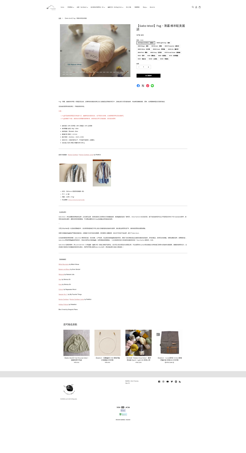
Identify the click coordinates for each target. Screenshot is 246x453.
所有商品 (70, 7)
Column (61, 289)
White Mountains (64, 264)
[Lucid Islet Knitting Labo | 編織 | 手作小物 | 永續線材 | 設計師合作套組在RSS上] (180, 382)
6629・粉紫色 (162, 55)
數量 (138, 63)
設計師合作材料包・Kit (97, 7)
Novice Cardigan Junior (86, 155)
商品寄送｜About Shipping (131, 381)
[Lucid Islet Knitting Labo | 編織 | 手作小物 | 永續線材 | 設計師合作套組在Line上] (176, 382)
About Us (152, 7)
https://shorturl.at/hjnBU (76, 200)
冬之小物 (128, 7)
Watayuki (61, 274)
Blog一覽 (127, 383)
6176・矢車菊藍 (173, 55)
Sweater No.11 (63, 294)
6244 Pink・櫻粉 (142, 52)
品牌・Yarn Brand (81, 7)
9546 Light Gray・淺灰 (163, 42)
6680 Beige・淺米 (143, 46)
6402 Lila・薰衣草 (173, 49)
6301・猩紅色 (142, 59)
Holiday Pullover (64, 304)
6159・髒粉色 (151, 55)
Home (62, 7)
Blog (144, 7)
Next (129, 51)
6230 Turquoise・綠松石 (172, 46)
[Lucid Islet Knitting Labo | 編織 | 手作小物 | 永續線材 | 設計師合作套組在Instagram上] (163, 382)
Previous (61, 51)
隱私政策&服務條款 (120, 419)
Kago (60, 284)
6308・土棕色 (153, 59)
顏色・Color (140, 40)
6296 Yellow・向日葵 (144, 49)
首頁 (60, 18)
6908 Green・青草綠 (159, 49)
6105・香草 (141, 55)
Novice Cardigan (73, 155)
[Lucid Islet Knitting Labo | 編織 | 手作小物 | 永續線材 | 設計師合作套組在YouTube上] (167, 382)
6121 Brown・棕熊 (156, 46)
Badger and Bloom (64, 269)
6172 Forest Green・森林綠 (172, 52)
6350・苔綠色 (164, 59)
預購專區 (137, 7)
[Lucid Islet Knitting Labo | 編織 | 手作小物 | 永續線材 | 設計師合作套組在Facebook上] (159, 382)
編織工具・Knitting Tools (115, 7)
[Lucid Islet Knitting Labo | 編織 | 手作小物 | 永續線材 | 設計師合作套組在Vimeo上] (171, 382)
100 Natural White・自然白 (146, 42)
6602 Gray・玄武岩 (156, 52)
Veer (60, 279)
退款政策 (128, 419)
